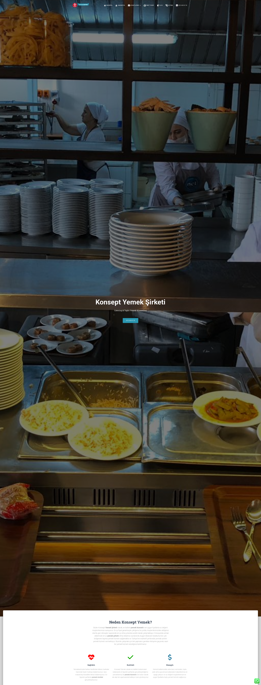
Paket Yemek (150, 5)
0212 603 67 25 (182, 5)
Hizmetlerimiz (135, 5)
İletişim (170, 5)
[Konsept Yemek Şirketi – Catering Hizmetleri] (81, 5)
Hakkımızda (121, 5)
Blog (161, 5)
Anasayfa (109, 5)
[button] (140, 5)
